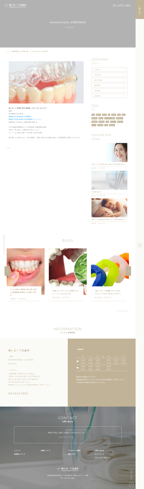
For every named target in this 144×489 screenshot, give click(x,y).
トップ (9, 51)
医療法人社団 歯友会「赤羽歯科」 (20, 116)
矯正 (107, 122)
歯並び (101, 118)
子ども (94, 125)
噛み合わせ (120, 118)
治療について (45, 450)
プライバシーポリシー (103, 457)
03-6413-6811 (122, 5)
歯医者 (104, 115)
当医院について (19, 454)
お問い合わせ (99, 450)
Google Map (12, 363)
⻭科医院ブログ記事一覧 (20, 51)
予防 (106, 125)
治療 (123, 115)
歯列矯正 (97, 85)
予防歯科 (97, 91)
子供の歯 (97, 75)
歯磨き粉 (94, 118)
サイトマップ (99, 454)
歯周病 (113, 115)
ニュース (17, 450)
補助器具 (112, 125)
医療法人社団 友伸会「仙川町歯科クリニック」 (25, 119)
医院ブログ (72, 454)
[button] (128, 271)
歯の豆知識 (98, 80)
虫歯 (93, 115)
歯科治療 (97, 96)
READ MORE (122, 311)
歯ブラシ (113, 122)
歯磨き (98, 115)
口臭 (119, 115)
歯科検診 (101, 122)
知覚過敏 (100, 125)
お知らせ (97, 69)
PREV (9, 148)
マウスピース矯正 (109, 118)
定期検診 (94, 122)
